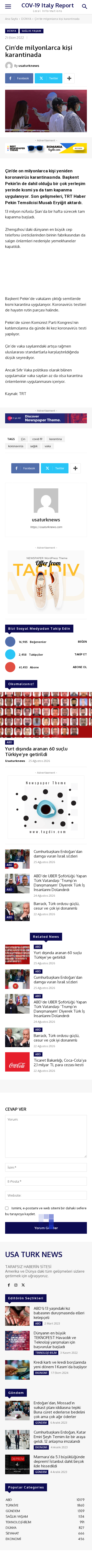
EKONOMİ (41, 1373)
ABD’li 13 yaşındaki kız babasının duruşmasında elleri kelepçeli (59, 1313)
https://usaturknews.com (46, 527)
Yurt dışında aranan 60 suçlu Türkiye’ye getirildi (36, 751)
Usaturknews (15, 761)
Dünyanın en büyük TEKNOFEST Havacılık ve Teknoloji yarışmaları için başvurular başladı (55, 1340)
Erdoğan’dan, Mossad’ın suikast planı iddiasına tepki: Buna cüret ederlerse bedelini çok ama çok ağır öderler (59, 1410)
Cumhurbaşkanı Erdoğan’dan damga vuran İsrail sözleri (58, 854)
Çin (23, 439)
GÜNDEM (41, 1422)
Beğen (82, 641)
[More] (69, 78)
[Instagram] (15, 1285)
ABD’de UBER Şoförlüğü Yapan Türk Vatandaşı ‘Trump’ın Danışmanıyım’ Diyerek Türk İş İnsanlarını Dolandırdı (60, 883)
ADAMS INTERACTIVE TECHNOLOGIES (33, 1560)
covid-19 (37, 439)
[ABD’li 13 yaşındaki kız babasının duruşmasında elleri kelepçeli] (17, 1316)
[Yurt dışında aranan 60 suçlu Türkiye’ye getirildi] (46, 715)
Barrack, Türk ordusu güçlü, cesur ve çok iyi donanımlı (56, 906)
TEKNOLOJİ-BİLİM (46, 1352)
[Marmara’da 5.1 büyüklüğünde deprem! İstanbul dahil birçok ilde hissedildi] (17, 1464)
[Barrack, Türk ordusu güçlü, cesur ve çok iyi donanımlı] (17, 911)
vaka (48, 446)
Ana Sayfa (11, 19)
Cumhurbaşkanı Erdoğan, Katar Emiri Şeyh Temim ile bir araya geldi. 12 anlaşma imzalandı (60, 1437)
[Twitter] (23, 1285)
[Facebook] (8, 1285)
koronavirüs (15, 446)
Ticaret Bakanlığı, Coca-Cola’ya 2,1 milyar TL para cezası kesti (60, 1062)
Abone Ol (80, 667)
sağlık (34, 446)
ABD (9, 742)
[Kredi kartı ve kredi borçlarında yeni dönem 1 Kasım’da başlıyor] (17, 1370)
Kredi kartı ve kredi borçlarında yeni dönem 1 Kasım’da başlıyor (60, 1364)
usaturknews (28, 66)
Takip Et (80, 654)
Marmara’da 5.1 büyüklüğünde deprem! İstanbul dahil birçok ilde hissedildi (59, 1461)
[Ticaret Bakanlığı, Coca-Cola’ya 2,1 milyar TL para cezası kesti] (17, 1062)
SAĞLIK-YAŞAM (31, 30)
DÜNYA (26, 19)
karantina (55, 439)
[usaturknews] (9, 65)
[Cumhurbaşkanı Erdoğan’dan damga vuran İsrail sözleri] (17, 859)
